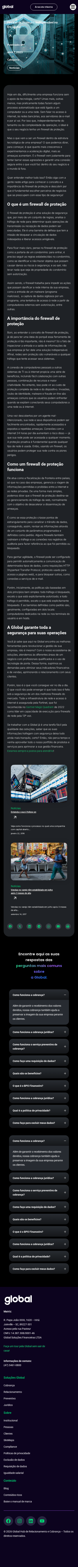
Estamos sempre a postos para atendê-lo (30, 750)
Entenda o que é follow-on (23, 812)
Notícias (14, 67)
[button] (10, 926)
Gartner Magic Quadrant (40, 707)
